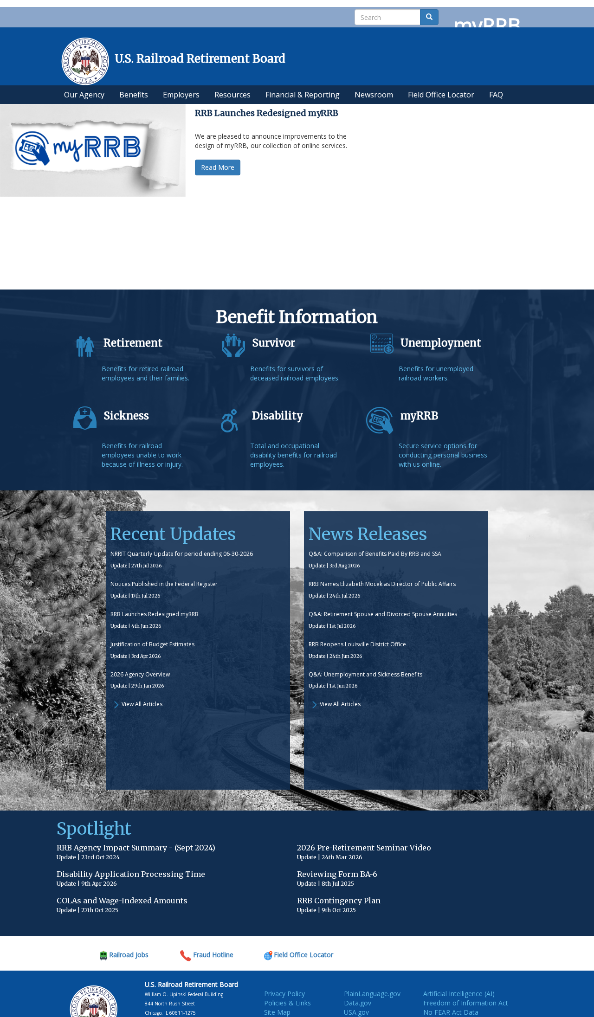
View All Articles (142, 704)
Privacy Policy (284, 993)
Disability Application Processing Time (131, 874)
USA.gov (356, 1012)
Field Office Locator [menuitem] (441, 95)
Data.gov (357, 1002)
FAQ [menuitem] (496, 95)
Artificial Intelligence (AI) (459, 993)
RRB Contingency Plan (339, 900)
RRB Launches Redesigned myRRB (154, 614)
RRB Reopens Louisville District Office (357, 644)
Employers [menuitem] (181, 95)
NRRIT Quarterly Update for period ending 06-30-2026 (181, 554)
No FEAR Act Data (450, 1012)
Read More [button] (217, 167)
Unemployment (440, 342)
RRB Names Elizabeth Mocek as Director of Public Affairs (382, 584)
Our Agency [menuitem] (84, 95)
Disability (277, 415)
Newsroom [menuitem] (374, 95)
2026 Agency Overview (140, 674)
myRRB (419, 415)
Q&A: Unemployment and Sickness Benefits (365, 674)
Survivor (273, 342)
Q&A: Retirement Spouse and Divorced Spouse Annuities (383, 614)
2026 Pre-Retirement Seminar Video (364, 847)
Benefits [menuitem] (133, 95)
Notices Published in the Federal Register (164, 584)
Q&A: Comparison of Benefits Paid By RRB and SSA (375, 554)
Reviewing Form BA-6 (337, 874)
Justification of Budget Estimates (152, 644)
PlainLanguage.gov (372, 993)
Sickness (126, 415)
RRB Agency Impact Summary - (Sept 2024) (136, 847)
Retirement (132, 342)
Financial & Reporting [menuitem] (302, 95)
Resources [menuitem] (232, 95)
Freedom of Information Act (465, 1002)
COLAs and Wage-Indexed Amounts (122, 900)
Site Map (277, 1012)
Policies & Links (287, 1002)
